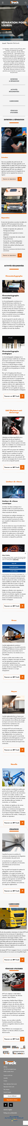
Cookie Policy (16, 559)
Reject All (14, 563)
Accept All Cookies (14, 567)
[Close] (25, 553)
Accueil (4, 43)
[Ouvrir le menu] (2, 2)
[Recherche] (26, 3)
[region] (14, 563)
